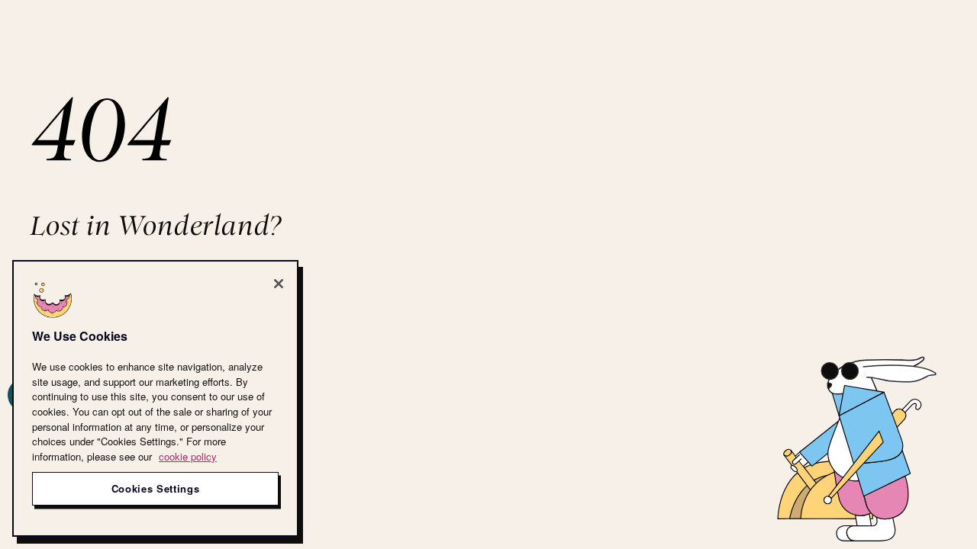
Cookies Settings (155, 488)
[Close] (278, 283)
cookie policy (188, 456)
